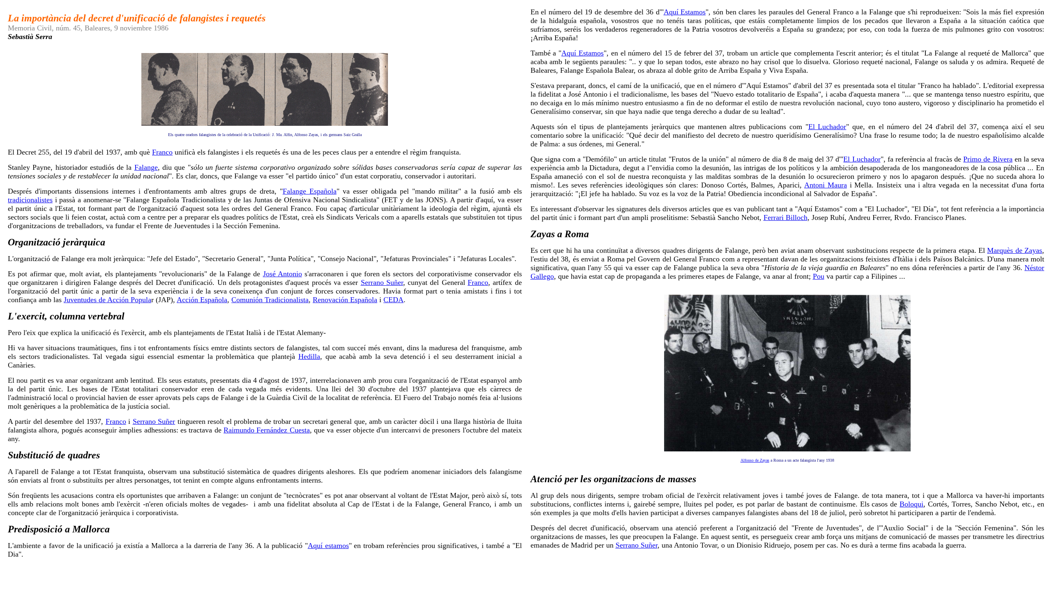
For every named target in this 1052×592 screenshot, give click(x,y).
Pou (818, 276)
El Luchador (827, 127)
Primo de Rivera (987, 159)
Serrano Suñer (382, 282)
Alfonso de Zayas (755, 460)
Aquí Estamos (685, 12)
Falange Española (310, 191)
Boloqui (911, 504)
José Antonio (282, 274)
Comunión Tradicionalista (270, 300)
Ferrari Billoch (785, 217)
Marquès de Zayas (1014, 250)
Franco (162, 152)
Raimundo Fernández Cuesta (267, 430)
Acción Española (202, 300)
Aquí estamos (328, 545)
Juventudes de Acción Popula (107, 300)
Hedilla (309, 356)
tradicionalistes (30, 200)
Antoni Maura (825, 185)
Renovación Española (345, 300)
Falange (146, 167)
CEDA (393, 300)
